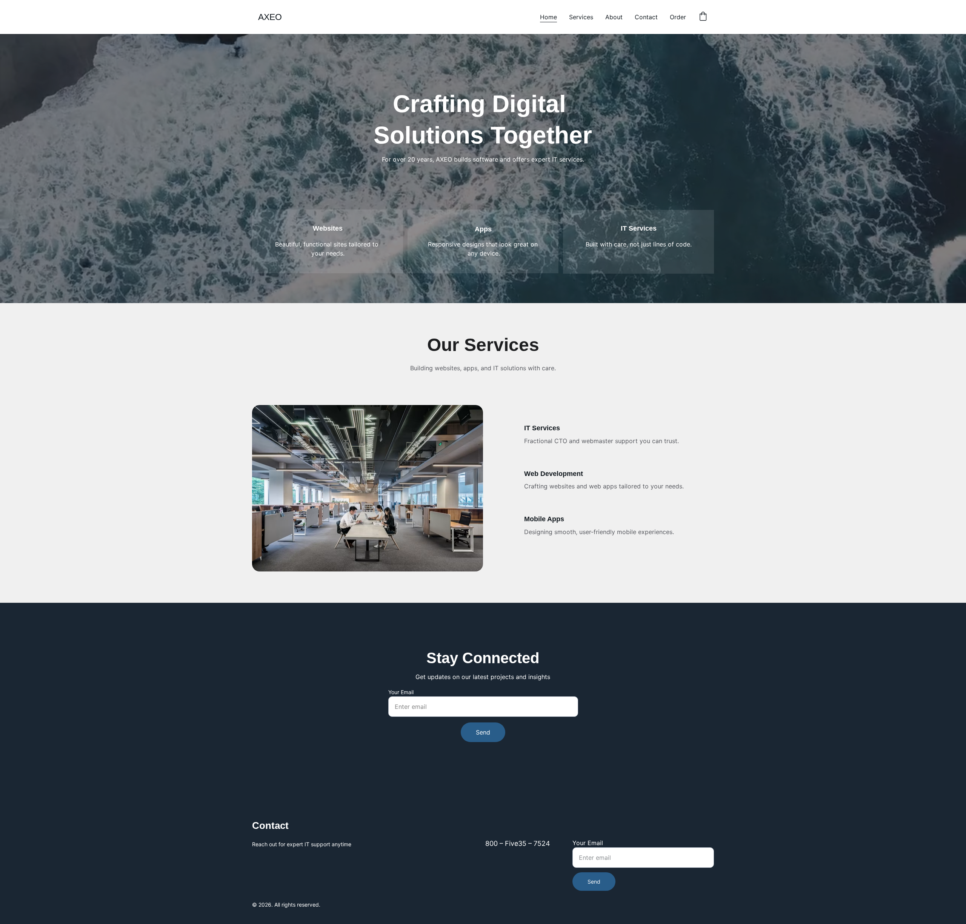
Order (678, 17)
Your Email (401, 692)
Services (581, 17)
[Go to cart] (703, 17)
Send (483, 732)
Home (548, 17)
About (614, 17)
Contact (646, 17)
